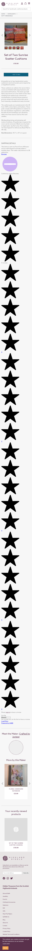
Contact (5, 925)
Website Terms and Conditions (11, 934)
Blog (4, 920)
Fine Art (5, 899)
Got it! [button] (5, 948)
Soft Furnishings (7, 16)
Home (3, 14)
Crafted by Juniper (21, 735)
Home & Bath (12, 14)
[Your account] (22, 4)
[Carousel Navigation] (16, 35)
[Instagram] (8, 880)
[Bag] (25, 3)
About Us (5, 922)
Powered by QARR (7, 723)
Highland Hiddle (9, 4)
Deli (4, 908)
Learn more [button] (6, 943)
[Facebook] (4, 880)
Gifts (4, 911)
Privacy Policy (6, 928)
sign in (8, 712)
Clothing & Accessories (9, 902)
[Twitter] (11, 880)
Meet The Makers (7, 914)
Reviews (4, 154)
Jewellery (5, 896)
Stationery (5, 905)
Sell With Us (6, 917)
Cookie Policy (6, 931)
